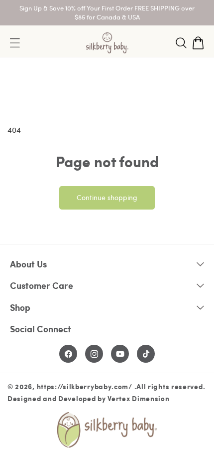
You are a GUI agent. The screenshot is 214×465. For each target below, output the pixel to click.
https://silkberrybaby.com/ (84, 386)
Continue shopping (107, 197)
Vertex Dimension (138, 398)
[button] (181, 42)
